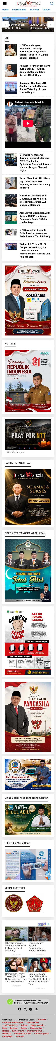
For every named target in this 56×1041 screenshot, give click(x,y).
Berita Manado (37, 1025)
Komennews (18, 1031)
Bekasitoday (36, 1028)
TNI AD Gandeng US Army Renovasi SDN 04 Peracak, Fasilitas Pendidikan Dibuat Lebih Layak (40, 26)
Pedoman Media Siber (12, 1022)
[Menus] (4, 3)
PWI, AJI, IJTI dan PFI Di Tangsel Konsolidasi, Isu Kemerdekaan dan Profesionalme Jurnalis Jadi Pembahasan (34, 250)
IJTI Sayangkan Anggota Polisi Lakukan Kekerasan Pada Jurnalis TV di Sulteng (34, 233)
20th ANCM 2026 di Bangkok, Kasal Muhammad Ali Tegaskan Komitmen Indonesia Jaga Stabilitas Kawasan (15, 26)
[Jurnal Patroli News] (29, 3)
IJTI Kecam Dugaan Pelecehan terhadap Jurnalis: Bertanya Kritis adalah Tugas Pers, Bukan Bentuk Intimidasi (33, 51)
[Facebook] (20, 1009)
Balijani (24, 1028)
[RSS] (36, 1009)
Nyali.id (5, 1031)
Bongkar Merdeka (22, 1033)
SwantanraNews (34, 1031)
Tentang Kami (32, 1022)
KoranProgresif (41, 1033)
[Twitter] (25, 1009)
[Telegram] (31, 1009)
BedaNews (7, 1036)
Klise (4, 1028)
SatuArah (20, 1036)
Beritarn (13, 1028)
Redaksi (42, 1019)
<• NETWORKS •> (10, 1025)
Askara (24, 1025)
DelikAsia (6, 1033)
